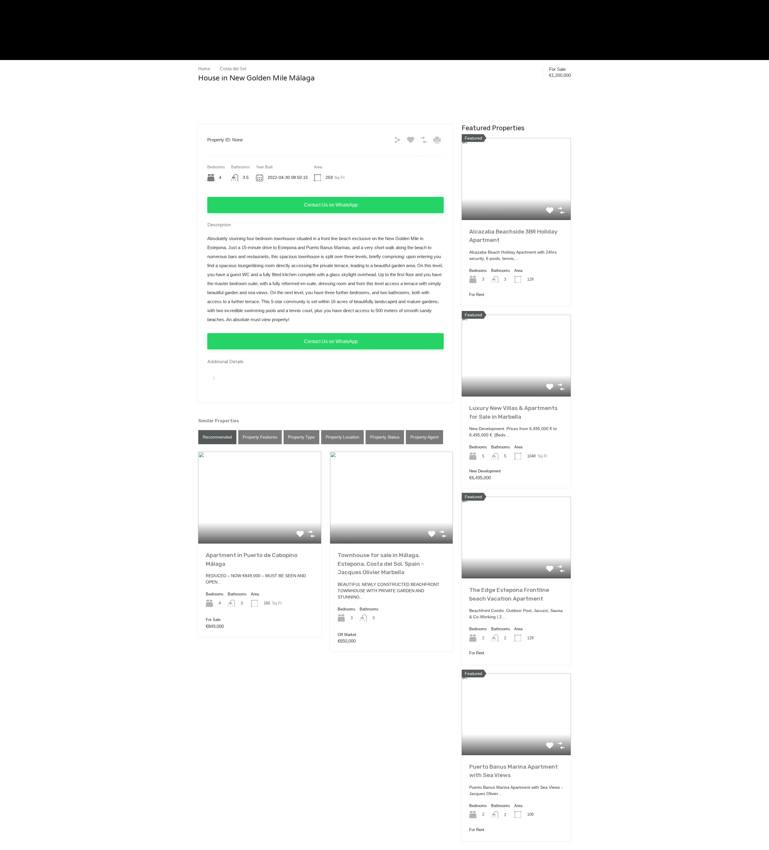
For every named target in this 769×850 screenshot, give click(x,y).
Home (204, 68)
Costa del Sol (233, 68)
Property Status (385, 437)
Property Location (342, 437)
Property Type (301, 437)
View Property (259, 525)
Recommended (217, 437)
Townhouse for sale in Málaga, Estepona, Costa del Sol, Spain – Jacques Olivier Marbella (381, 564)
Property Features (260, 437)
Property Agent (424, 437)
